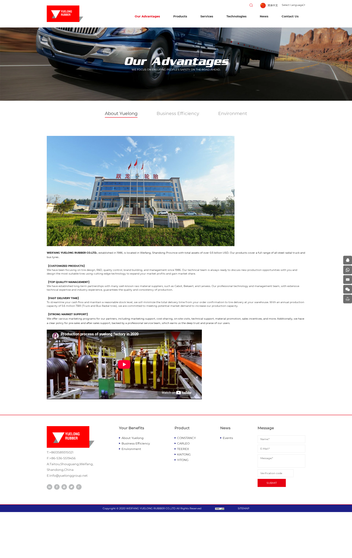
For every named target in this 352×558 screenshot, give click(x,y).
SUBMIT (272, 483)
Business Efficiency (178, 113)
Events (228, 438)
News (264, 16)
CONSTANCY (186, 438)
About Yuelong (121, 113)
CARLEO (183, 443)
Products (180, 16)
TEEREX (183, 449)
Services (206, 16)
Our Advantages (147, 16)
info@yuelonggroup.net (69, 475)
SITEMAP (243, 508)
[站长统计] (219, 508)
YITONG (182, 460)
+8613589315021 (61, 452)
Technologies (236, 16)
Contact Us (290, 16)
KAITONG (184, 454)
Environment (232, 113)
